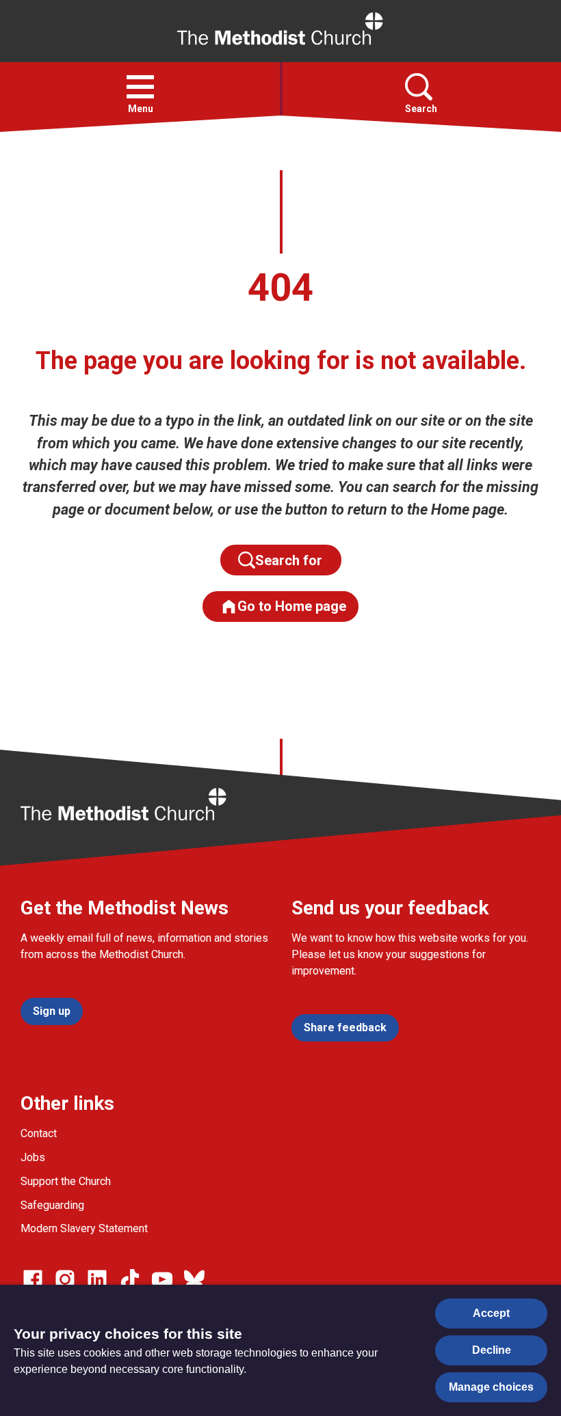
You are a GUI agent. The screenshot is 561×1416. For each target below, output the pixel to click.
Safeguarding (52, 1205)
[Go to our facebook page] (33, 1279)
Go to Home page (291, 606)
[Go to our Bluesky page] (194, 1279)
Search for (292, 560)
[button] (140, 86)
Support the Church (66, 1181)
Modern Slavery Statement (84, 1228)
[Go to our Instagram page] (65, 1279)
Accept (491, 1313)
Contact (39, 1133)
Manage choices (491, 1387)
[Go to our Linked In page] (97, 1279)
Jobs (33, 1157)
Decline (491, 1350)
